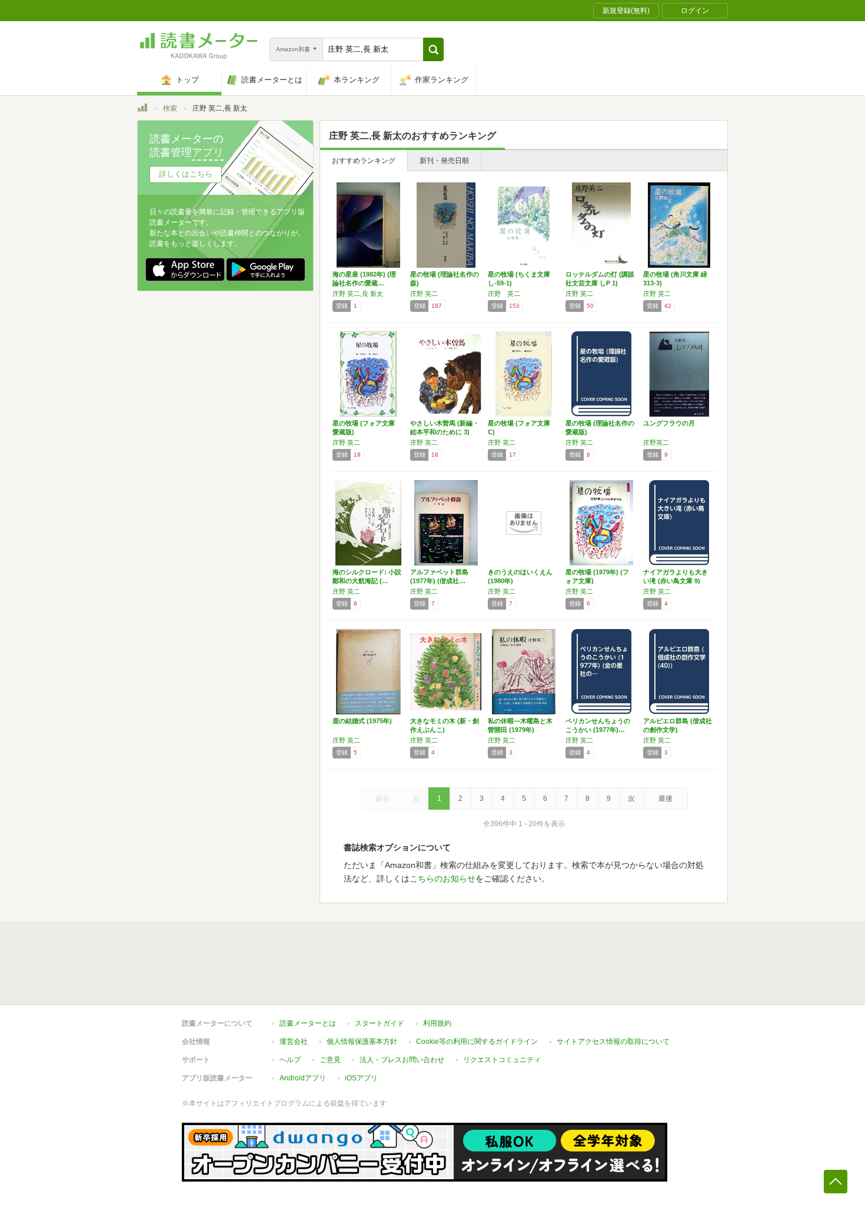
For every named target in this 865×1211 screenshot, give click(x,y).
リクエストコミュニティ (502, 1059)
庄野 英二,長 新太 (357, 293)
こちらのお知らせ (442, 878)
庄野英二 (656, 442)
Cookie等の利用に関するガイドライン (477, 1041)
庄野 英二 (424, 293)
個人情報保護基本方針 (362, 1041)
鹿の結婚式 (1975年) (362, 720)
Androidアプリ (303, 1078)
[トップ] (142, 109)
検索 (170, 108)
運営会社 (294, 1041)
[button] (433, 49)
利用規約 (437, 1023)
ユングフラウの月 (669, 423)
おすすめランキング (363, 161)
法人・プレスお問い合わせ (402, 1059)
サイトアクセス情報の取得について (613, 1041)
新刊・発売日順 (444, 161)
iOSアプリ (361, 1078)
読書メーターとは (308, 1023)
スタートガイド (379, 1023)
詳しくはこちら (185, 173)
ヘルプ (290, 1059)
